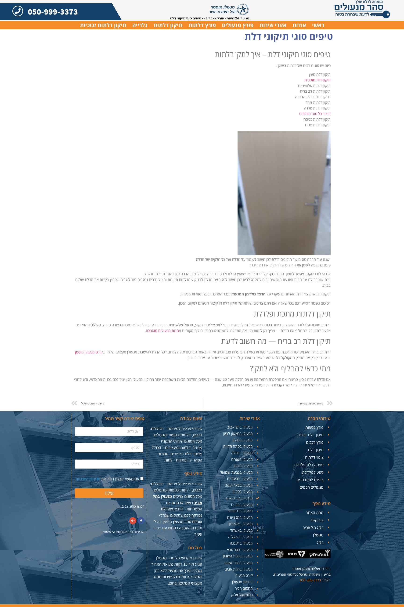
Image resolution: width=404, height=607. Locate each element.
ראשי (318, 25)
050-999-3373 (53, 11)
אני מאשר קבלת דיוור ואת (107, 478)
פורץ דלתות (202, 25)
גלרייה (140, 25)
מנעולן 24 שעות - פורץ (233, 18)
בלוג (209, 18)
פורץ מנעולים (237, 25)
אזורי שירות (273, 25)
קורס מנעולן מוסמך (88, 352)
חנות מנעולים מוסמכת (162, 330)
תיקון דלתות (168, 25)
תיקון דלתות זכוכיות (103, 25)
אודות (299, 25)
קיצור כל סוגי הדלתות (315, 113)
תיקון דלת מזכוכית (317, 80)
